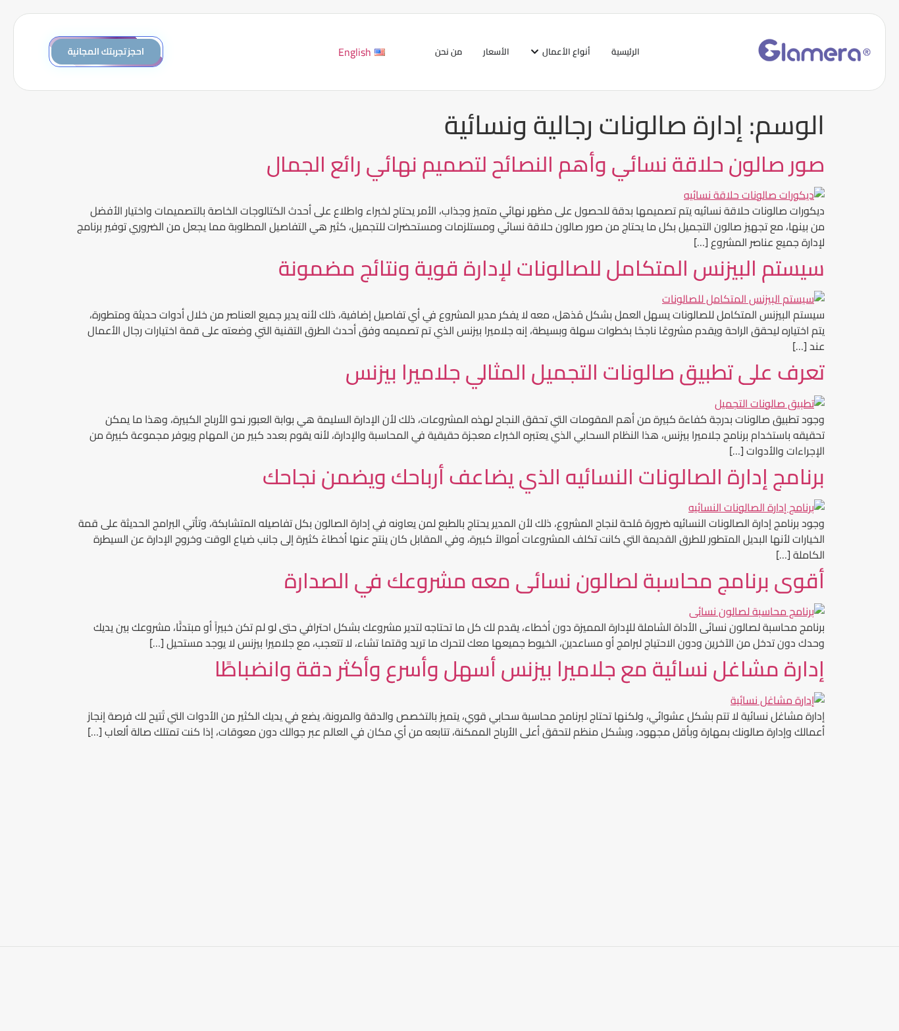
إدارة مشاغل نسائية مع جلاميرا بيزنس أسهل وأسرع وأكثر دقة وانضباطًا (520, 668)
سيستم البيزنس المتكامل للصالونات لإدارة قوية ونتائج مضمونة (551, 268)
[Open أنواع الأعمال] (534, 52)
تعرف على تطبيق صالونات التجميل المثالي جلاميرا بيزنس (585, 371)
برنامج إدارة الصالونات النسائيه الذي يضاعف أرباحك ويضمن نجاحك (544, 476)
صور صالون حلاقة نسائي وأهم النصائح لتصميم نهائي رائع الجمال (546, 164)
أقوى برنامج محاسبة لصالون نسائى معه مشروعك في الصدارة (554, 580)
